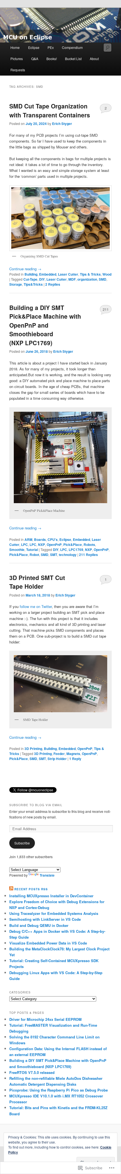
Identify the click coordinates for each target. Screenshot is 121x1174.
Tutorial (32, 549)
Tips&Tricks (33, 284)
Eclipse (33, 47)
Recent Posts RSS (31, 889)
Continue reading (25, 268)
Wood (106, 274)
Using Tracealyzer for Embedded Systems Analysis (53, 913)
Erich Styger (62, 123)
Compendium (72, 47)
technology (68, 554)
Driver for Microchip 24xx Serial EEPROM (45, 1019)
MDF (72, 279)
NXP (41, 544)
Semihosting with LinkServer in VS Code (45, 919)
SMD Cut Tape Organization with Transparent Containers (49, 110)
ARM (28, 539)
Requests (17, 69)
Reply (75, 758)
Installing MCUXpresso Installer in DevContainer (51, 895)
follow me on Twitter (36, 606)
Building (30, 274)
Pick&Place (72, 544)
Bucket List (73, 58)
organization (87, 279)
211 (106, 309)
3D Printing (33, 748)
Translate (47, 875)
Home (15, 47)
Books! (51, 58)
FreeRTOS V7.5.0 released (32, 1072)
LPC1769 (76, 549)
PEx (51, 47)
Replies (52, 284)
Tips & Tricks (90, 274)
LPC (24, 544)
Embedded (47, 274)
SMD (102, 279)
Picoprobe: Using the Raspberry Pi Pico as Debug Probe (58, 1090)
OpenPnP (54, 544)
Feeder (59, 753)
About (94, 58)
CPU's (53, 539)
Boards (40, 539)
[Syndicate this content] (11, 889)
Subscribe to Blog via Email (35, 805)
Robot (34, 554)
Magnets (73, 753)
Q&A (34, 58)
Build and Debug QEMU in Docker (38, 925)
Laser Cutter (68, 274)
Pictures (16, 58)
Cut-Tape (30, 279)
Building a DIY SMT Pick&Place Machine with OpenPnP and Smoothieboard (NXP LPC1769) (45, 325)
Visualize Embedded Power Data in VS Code (48, 943)
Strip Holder (57, 758)
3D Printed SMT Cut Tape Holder (37, 582)
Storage (15, 284)
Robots (89, 544)
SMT (53, 554)
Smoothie (16, 549)
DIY (42, 279)
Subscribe (22, 843)
